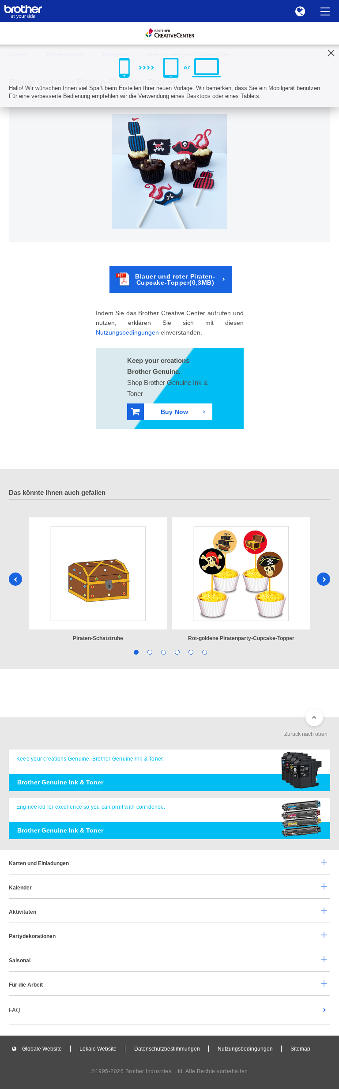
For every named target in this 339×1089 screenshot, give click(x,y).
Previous (15, 579)
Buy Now (174, 411)
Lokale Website (98, 1049)
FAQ (14, 1010)
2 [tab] (149, 651)
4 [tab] (176, 651)
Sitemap (300, 1049)
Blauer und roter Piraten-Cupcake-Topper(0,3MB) (175, 279)
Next (323, 579)
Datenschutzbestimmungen (167, 1049)
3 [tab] (162, 651)
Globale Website (42, 1049)
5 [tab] (190, 651)
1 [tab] (135, 651)
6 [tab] (203, 651)
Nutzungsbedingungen (127, 332)
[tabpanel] (98, 580)
